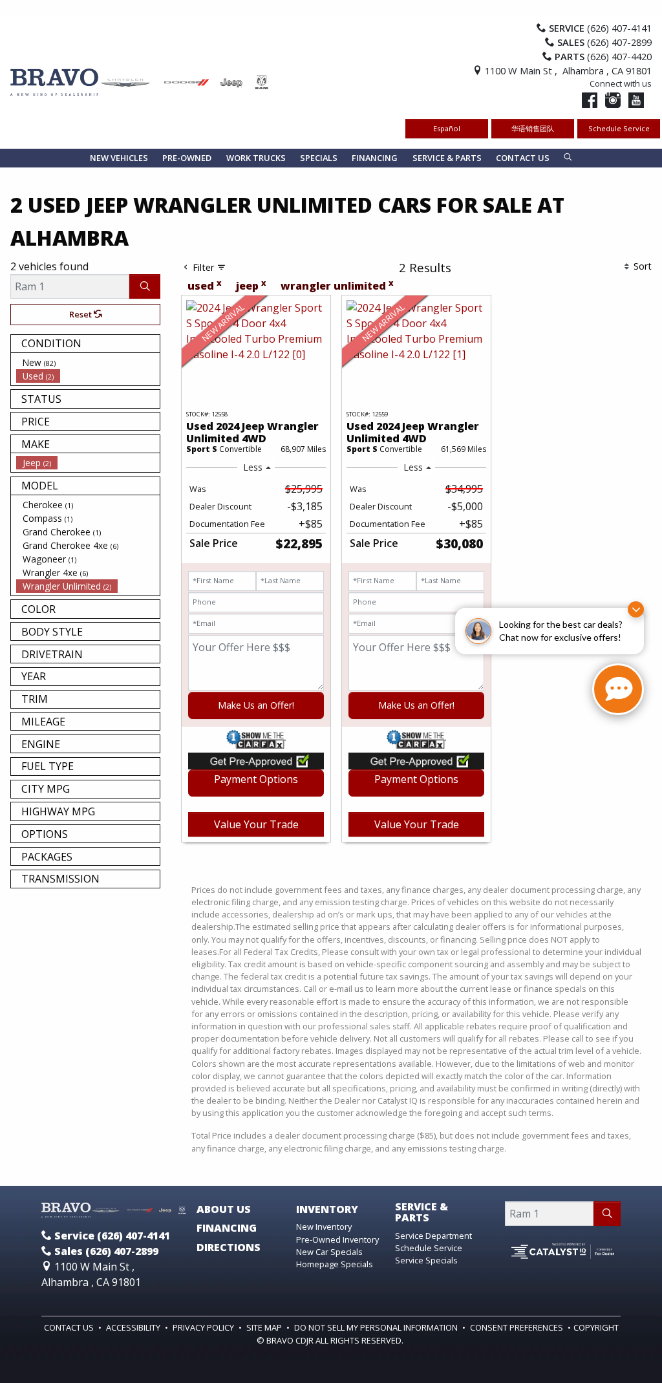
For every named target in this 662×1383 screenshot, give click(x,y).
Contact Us (70, 1327)
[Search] (144, 286)
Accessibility (134, 1327)
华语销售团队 (532, 128)
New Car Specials (329, 1252)
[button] (119, 158)
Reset (81, 314)
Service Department (433, 1235)
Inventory (327, 1210)
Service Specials (426, 1260)
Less (252, 467)
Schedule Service (619, 128)
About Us (224, 1210)
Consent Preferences (516, 1327)
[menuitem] (88, 362)
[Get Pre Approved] (256, 760)
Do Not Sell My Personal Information (377, 1327)
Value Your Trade (256, 824)
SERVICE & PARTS (421, 1212)
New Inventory (324, 1226)
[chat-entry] (618, 689)
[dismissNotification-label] (636, 609)
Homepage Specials (334, 1264)
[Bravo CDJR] (139, 81)
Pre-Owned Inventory (337, 1239)
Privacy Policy (204, 1327)
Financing (227, 1228)
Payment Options (256, 779)
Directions (229, 1248)
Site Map (265, 1327)
